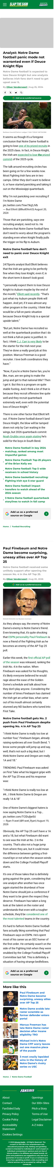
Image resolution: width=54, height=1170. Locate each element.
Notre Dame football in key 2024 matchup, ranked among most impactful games (25, 451)
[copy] (21, 92)
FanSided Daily (11, 1108)
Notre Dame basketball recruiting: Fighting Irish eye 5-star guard (26, 479)
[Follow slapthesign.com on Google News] (46, 514)
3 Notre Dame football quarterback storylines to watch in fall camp (27, 500)
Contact (7, 1103)
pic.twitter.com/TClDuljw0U (19, 816)
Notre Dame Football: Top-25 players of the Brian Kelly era (28, 462)
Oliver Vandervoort (16, 87)
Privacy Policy (10, 1114)
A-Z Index (37, 1125)
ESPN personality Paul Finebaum (27, 637)
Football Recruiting (21, 526)
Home (6, 526)
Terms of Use (40, 1114)
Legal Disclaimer (42, 1119)
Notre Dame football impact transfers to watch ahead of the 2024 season (25, 489)
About (6, 1097)
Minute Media (19, 1142)
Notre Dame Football (22, 1077)
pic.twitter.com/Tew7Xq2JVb (20, 205)
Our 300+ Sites (40, 1103)
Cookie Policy (10, 1119)
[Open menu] (5, 4)
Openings (37, 1097)
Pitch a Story (39, 1108)
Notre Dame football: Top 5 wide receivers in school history (25, 470)
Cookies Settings (12, 1134)
